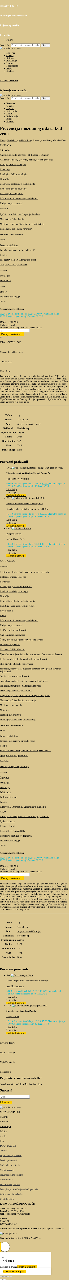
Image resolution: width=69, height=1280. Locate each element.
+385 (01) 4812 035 (9, 6)
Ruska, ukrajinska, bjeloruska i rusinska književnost (23, 659)
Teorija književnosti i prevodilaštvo (16, 690)
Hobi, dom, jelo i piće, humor (13, 189)
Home (2, 140)
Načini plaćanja (7, 1170)
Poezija (3, 802)
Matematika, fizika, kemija (12, 219)
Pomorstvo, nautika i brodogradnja (16, 836)
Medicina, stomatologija (11, 705)
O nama (9, 55)
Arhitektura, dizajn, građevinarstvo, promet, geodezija (24, 572)
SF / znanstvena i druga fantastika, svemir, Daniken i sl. (25, 750)
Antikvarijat (11, 60)
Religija (3, 255)
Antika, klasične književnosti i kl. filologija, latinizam (24, 155)
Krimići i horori (7, 826)
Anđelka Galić (12, 509)
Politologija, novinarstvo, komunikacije (18, 719)
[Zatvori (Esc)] (11, 1276)
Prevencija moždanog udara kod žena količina (21, 327)
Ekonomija (5, 169)
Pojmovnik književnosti (11, 1155)
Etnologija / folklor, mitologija (14, 591)
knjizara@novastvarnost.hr (13, 16)
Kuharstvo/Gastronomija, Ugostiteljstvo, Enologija (23, 807)
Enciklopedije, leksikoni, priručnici (16, 586)
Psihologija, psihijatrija (10, 715)
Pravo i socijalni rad (9, 245)
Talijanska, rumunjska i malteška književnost (20, 686)
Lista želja (5, 35)
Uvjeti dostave (6, 1179)
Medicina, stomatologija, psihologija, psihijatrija (22, 224)
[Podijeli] (7, 1276)
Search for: (5, 45)
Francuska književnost (10, 644)
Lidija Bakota (12, 1016)
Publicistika (5, 280)
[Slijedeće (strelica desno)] (4, 1279)
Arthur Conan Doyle (15, 539)
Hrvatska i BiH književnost (12, 649)
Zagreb (3, 811)
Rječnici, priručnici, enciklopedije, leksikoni (20, 214)
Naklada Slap (25, 140)
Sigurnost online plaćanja (11, 1175)
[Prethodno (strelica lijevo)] (1, 1279)
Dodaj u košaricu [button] (15, 495)
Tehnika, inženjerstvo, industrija (14, 766)
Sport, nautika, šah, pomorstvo (14, 755)
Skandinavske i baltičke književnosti (16, 664)
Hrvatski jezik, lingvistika (11, 193)
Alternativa (5, 150)
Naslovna (10, 53)
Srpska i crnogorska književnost (14, 676)
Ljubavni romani (7, 821)
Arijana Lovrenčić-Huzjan (12, 309)
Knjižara (10, 58)
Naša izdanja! (12, 66)
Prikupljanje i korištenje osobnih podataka (19, 1189)
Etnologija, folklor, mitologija (13, 174)
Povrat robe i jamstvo (10, 1184)
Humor (3, 615)
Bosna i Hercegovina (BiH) (12, 831)
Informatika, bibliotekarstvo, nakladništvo (19, 198)
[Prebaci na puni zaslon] (4, 1276)
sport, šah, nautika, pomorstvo (13, 264)
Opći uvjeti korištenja (10, 1165)
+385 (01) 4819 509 (9, 80)
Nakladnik (12, 140)
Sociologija (5, 787)
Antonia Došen (41, 509)
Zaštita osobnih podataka (11, 1194)
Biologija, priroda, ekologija (13, 164)
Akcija (9, 68)
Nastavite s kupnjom (13, 1271)
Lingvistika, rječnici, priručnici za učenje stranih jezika (25, 695)
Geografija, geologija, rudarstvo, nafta (17, 184)
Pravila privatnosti (8, 1160)
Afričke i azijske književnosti (13, 630)
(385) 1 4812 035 (17, 1208)
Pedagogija (5, 276)
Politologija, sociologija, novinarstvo (17, 229)
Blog (2, 1141)
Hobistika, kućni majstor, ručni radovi (17, 606)
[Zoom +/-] (1, 1276)
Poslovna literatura (8, 797)
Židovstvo (4, 778)
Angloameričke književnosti (12, 635)
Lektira (9, 63)
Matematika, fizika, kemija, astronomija (18, 700)
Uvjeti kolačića (7, 1199)
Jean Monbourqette (15, 986)
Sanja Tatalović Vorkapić (17, 479)
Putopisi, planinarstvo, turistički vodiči (17, 250)
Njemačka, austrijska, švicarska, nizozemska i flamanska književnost (31, 654)
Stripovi (3, 292)
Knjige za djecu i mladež (11, 203)
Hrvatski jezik (6, 611)
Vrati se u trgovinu (26, 1266)
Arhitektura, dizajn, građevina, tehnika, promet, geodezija (26, 160)
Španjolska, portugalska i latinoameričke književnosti (24, 681)
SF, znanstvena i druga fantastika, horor (18, 260)
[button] (9, 321)
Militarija (4, 710)
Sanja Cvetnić (27, 509)
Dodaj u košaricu (11, 334)
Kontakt (10, 71)
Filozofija (4, 179)
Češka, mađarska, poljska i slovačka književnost (21, 640)
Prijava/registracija (9, 25)
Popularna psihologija (10, 297)
